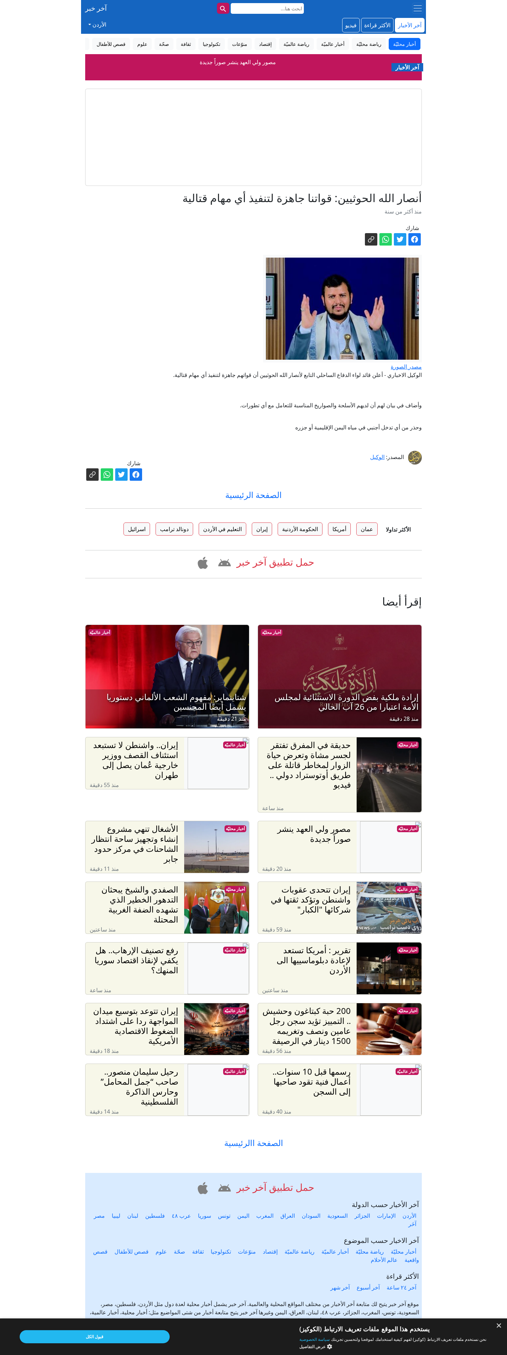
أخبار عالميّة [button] (333, 44)
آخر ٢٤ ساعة (401, 1287)
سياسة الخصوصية (314, 1339)
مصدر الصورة (406, 366)
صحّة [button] (164, 44)
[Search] (223, 8)
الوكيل (377, 457)
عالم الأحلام (384, 1260)
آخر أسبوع (368, 1287)
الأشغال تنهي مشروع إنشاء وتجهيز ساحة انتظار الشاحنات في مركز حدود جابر (237, 68)
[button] (223, 561)
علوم (161, 1251)
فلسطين (155, 1215)
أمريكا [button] (339, 529)
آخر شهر (340, 1287)
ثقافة (198, 1251)
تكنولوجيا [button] (211, 44)
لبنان (132, 1215)
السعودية (337, 1215)
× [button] (499, 1325)
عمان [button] (367, 529)
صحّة (179, 1251)
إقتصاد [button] (265, 44)
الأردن (409, 1215)
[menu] (417, 8)
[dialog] (253, 1336)
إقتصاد (270, 1251)
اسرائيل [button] (137, 529)
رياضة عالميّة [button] (296, 44)
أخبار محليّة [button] (404, 44)
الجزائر (362, 1215)
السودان (311, 1215)
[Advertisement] (253, 137)
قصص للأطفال (132, 1251)
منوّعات (247, 1251)
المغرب (265, 1215)
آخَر (412, 1224)
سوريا (204, 1215)
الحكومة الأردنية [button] (300, 529)
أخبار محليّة (271, 632)
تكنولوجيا (221, 1251)
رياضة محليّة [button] (368, 44)
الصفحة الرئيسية (253, 494)
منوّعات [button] (239, 44)
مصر (99, 1215)
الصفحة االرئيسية (253, 1143)
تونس (224, 1215)
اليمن (243, 1215)
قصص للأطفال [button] (111, 44)
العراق (287, 1215)
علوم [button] (142, 44)
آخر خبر (96, 8)
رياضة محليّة (370, 1251)
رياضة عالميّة (300, 1251)
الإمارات (386, 1215)
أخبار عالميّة (100, 632)
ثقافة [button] (186, 44)
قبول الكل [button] (94, 1336)
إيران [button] (262, 529)
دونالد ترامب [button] (174, 529)
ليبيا (116, 1215)
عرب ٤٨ (181, 1215)
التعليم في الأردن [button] (222, 529)
